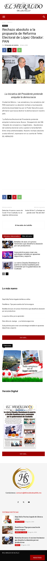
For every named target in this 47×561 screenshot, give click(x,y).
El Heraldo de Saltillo (11, 45)
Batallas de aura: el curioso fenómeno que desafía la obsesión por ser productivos (28, 244)
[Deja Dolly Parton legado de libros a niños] (7, 519)
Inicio (3, 22)
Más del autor (27, 236)
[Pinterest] (14, 50)
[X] (9, 50)
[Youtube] (29, 502)
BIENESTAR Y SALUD (21, 532)
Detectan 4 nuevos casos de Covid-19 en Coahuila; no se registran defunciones (12, 212)
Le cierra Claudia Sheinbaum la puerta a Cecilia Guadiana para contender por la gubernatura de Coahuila (27, 266)
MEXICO (10, 22)
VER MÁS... (23, 338)
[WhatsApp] (19, 50)
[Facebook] (4, 50)
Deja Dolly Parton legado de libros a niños (16, 299)
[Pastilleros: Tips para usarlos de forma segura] (7, 530)
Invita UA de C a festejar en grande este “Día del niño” (35, 211)
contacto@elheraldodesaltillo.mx (28, 493)
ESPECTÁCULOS (20, 521)
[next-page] (7, 273)
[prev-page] (3, 273)
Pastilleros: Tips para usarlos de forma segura (18, 304)
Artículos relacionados (11, 236)
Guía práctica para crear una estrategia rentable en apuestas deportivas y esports (27, 254)
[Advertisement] (23, 164)
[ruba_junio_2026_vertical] (22, 381)
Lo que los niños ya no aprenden (13, 316)
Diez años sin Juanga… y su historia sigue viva (18, 321)
